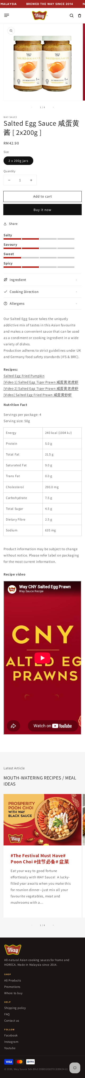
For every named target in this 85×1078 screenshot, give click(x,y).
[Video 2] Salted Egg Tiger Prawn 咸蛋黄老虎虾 (41, 388)
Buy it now (42, 209)
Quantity (9, 171)
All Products (12, 980)
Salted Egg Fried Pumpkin (24, 376)
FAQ (7, 1014)
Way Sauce (20, 1069)
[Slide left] (32, 107)
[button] (6, 15)
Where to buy (13, 993)
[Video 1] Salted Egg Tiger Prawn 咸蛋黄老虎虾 (41, 382)
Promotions (12, 987)
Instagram (11, 1042)
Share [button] (13, 224)
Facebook (11, 1035)
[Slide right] (53, 107)
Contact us (11, 1021)
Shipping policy (15, 1008)
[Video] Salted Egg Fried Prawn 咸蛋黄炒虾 (38, 395)
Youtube (9, 1048)
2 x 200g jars (18, 161)
